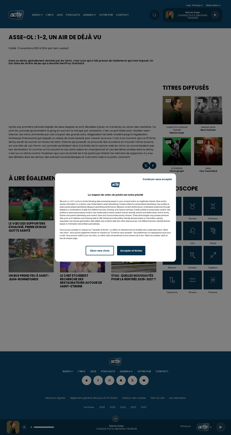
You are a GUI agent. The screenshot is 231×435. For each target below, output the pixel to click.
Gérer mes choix (100, 250)
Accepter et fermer (131, 250)
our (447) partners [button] (74, 201)
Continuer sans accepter (157, 179)
